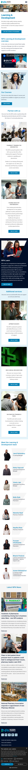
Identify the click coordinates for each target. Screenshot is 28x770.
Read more (15, 756)
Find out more (6, 284)
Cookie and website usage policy (8, 740)
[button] (26, 2)
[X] (2, 735)
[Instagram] (16, 735)
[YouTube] (12, 735)
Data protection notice (6, 745)
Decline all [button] (20, 764)
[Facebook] (6, 735)
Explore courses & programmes (11, 31)
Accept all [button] (7, 764)
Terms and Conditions (6, 742)
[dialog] (14, 758)
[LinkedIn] (9, 735)
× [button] (26, 748)
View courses (6, 103)
